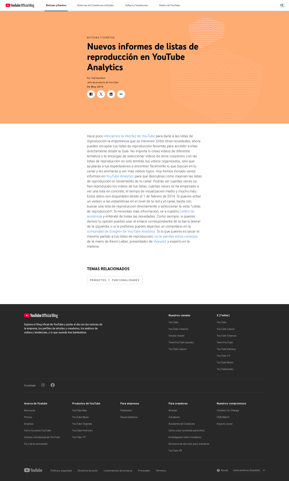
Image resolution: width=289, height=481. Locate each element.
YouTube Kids (79, 410)
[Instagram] (43, 385)
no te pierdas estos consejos (176, 236)
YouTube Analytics (120, 176)
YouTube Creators (178, 329)
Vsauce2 (160, 241)
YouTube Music (225, 362)
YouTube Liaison (177, 349)
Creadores (174, 417)
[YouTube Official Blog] (20, 5)
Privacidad (144, 470)
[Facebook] (53, 385)
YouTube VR (175, 450)
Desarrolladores (129, 417)
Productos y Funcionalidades (114, 280)
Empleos (28, 423)
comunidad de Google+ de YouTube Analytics (121, 231)
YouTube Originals (82, 423)
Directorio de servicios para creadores (189, 444)
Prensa (28, 417)
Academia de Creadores (182, 423)
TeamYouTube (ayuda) (181, 342)
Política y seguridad (61, 470)
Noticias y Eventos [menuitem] (56, 5)
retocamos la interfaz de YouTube (129, 136)
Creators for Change (228, 410)
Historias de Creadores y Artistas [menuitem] (95, 5)
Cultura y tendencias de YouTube (42, 437)
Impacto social (224, 423)
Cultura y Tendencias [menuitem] (136, 5)
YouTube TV (223, 355)
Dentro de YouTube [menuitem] (169, 5)
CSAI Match (223, 417)
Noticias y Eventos (101, 37)
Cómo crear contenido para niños (187, 430)
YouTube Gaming (226, 349)
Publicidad (126, 410)
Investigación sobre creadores (185, 437)
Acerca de (29, 410)
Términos (161, 470)
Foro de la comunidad (35, 444)
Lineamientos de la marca (118, 470)
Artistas (173, 410)
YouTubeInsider (225, 369)
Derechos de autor (88, 470)
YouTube (173, 322)
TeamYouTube (225, 342)
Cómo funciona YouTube (37, 430)
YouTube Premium (82, 430)
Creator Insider (177, 335)
